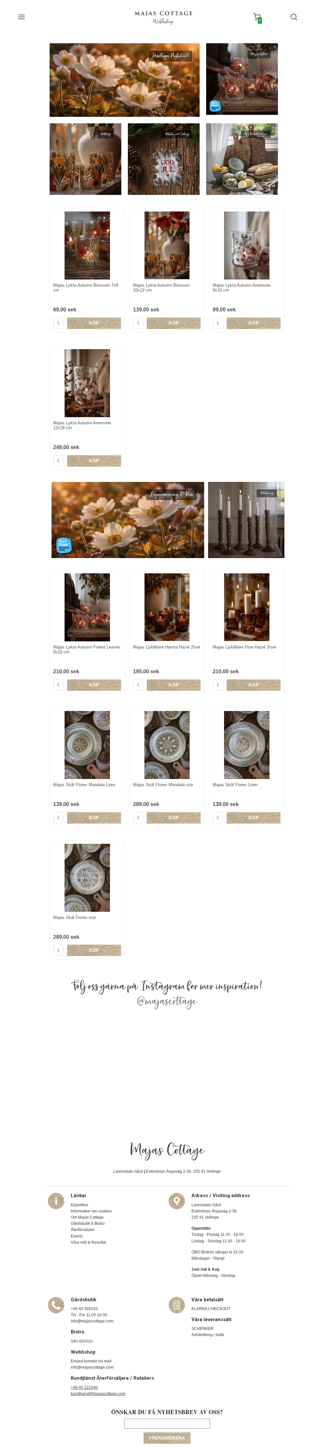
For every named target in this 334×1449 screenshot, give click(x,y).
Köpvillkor (79, 1205)
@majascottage (167, 1001)
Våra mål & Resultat (88, 1242)
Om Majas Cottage (87, 1217)
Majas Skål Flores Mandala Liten (84, 784)
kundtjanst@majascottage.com (98, 1393)
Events (77, 1236)
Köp (94, 323)
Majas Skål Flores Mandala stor (163, 784)
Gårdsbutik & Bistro (88, 1223)
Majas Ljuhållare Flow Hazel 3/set (244, 647)
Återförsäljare (83, 1229)
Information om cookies (91, 1211)
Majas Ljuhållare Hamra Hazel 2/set (166, 647)
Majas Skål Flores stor (74, 917)
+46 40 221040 (84, 1387)
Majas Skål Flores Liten (235, 784)
